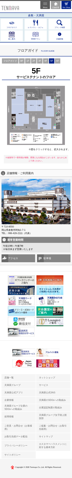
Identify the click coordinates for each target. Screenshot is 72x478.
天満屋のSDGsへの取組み (52, 400)
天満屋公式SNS (47, 392)
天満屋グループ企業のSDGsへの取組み (15, 407)
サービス (43, 385)
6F (57, 61)
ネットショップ (47, 377)
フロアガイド (10, 61)
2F (33, 61)
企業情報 (9, 400)
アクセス (13, 258)
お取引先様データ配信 (15, 436)
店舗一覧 (9, 377)
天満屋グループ (12, 385)
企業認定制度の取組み (50, 407)
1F (27, 61)
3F (39, 61)
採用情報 (9, 416)
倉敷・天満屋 (36, 15)
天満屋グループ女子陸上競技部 (53, 417)
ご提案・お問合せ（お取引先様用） (53, 427)
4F (45, 61)
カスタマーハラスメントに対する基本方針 (53, 446)
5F (51, 61)
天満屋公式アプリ (13, 392)
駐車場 (47, 258)
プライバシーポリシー (15, 445)
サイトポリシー (12, 454)
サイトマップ (46, 436)
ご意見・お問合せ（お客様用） (18, 427)
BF (21, 61)
